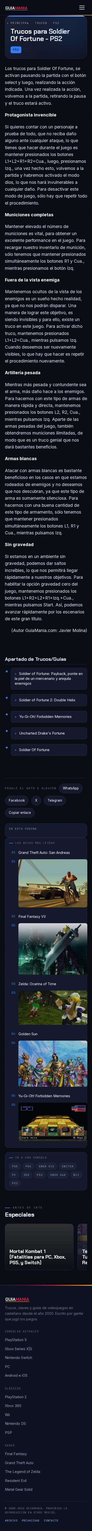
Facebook (17, 800)
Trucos (41, 23)
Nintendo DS (15, 1423)
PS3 (40, 1175)
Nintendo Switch (18, 1357)
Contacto (51, 1520)
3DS (26, 1175)
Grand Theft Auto (19, 1463)
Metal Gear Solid (18, 1489)
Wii (76, 1175)
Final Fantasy (16, 1454)
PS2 (56, 23)
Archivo (11, 1520)
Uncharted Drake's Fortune (42, 733)
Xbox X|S (46, 1166)
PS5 (15, 1166)
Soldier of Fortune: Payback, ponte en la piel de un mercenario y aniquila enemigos (49, 678)
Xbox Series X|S (18, 1349)
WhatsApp (71, 788)
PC (14, 1175)
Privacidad (31, 1520)
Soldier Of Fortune (34, 749)
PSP (8, 1432)
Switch (67, 1166)
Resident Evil (15, 1481)
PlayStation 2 (15, 1397)
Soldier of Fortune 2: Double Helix (47, 700)
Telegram (55, 800)
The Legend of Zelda (22, 1471)
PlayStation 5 (16, 1340)
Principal (20, 23)
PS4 (28, 1166)
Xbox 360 (58, 1175)
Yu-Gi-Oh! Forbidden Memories (45, 716)
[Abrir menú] (82, 7)
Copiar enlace (20, 813)
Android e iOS (16, 1375)
